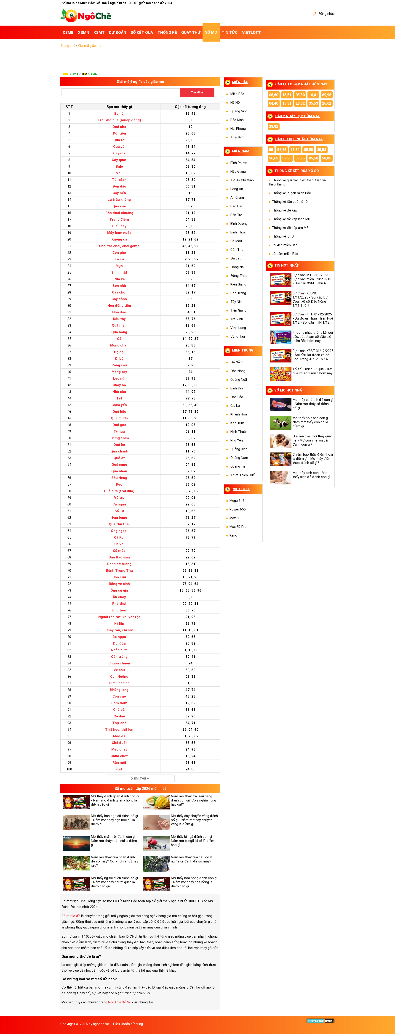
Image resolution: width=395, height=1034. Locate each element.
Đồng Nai (237, 267)
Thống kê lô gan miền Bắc (291, 193)
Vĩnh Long (238, 328)
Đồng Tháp (238, 276)
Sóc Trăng (238, 293)
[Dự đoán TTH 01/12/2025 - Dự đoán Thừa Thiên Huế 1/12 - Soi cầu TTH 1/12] (280, 319)
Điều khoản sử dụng (128, 1024)
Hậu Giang (238, 171)
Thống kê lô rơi (283, 236)
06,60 (273, 95)
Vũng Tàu (237, 336)
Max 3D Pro (238, 527)
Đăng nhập (326, 14)
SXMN (92, 74)
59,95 (286, 158)
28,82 (273, 126)
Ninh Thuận (239, 432)
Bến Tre (236, 215)
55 (271, 150)
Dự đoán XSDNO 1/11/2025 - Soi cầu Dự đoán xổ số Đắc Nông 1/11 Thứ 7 (310, 299)
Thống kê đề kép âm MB (290, 228)
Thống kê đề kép (284, 210)
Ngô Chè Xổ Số (119, 1002)
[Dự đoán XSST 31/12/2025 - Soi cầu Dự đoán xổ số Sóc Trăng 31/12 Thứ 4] (280, 355)
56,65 (281, 150)
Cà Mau (236, 241)
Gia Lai (235, 406)
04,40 (273, 103)
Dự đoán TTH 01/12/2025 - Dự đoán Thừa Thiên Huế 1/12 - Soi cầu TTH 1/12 (313, 318)
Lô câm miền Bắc (285, 254)
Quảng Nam (239, 458)
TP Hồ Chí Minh (242, 180)
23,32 (300, 103)
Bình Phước (239, 163)
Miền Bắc (237, 94)
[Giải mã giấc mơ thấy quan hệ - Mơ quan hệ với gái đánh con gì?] (280, 441)
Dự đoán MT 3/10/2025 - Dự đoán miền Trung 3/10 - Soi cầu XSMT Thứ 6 (312, 279)
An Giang (237, 198)
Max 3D (235, 518)
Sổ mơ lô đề (70, 916)
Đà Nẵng (236, 362)
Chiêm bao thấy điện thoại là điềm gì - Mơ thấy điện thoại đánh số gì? (313, 458)
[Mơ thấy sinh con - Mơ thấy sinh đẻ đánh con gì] (280, 477)
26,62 (326, 103)
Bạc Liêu (236, 206)
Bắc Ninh (237, 120)
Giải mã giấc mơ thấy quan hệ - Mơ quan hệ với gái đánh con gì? (313, 440)
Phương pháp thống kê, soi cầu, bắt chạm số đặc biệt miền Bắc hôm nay (313, 337)
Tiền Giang (238, 310)
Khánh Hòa (238, 414)
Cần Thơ (236, 250)
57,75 (300, 158)
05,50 (300, 95)
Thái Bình (237, 137)
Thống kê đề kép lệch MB (291, 219)
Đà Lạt (235, 258)
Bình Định (237, 388)
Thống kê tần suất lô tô (290, 202)
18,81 (286, 103)
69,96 (326, 95)
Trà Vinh (236, 319)
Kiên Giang (238, 284)
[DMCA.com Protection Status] (321, 1022)
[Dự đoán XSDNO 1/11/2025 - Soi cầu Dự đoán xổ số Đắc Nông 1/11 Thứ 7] (280, 298)
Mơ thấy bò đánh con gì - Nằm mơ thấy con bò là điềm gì (312, 422)
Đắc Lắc (236, 397)
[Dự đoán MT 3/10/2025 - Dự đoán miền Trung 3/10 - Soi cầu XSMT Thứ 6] (280, 280)
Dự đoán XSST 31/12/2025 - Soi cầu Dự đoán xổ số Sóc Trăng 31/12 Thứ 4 (313, 355)
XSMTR (75, 74)
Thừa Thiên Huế (242, 475)
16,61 (313, 95)
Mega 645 (237, 501)
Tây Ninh (236, 302)
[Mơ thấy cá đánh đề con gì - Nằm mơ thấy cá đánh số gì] (280, 404)
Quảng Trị (237, 466)
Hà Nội (235, 102)
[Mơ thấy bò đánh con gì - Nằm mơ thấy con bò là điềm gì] (280, 423)
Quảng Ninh (239, 111)
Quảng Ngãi (239, 380)
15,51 (286, 95)
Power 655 (238, 509)
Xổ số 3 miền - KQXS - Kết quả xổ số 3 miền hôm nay (313, 371)
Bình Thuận (238, 232)
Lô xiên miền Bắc (284, 245)
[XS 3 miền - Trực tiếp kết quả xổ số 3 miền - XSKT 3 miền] (85, 21)
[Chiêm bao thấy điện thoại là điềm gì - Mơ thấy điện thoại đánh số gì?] (280, 459)
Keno (233, 535)
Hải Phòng (238, 129)
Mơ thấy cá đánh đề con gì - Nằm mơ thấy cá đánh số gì (313, 404)
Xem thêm (140, 778)
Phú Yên (236, 440)
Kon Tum (237, 423)
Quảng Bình (238, 449)
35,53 (313, 103)
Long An (236, 189)
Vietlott (241, 489)
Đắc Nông (238, 371)
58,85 (326, 158)
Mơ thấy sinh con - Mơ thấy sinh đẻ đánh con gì (311, 475)
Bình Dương (239, 224)
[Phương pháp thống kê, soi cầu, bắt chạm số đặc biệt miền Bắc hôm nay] (280, 337)
